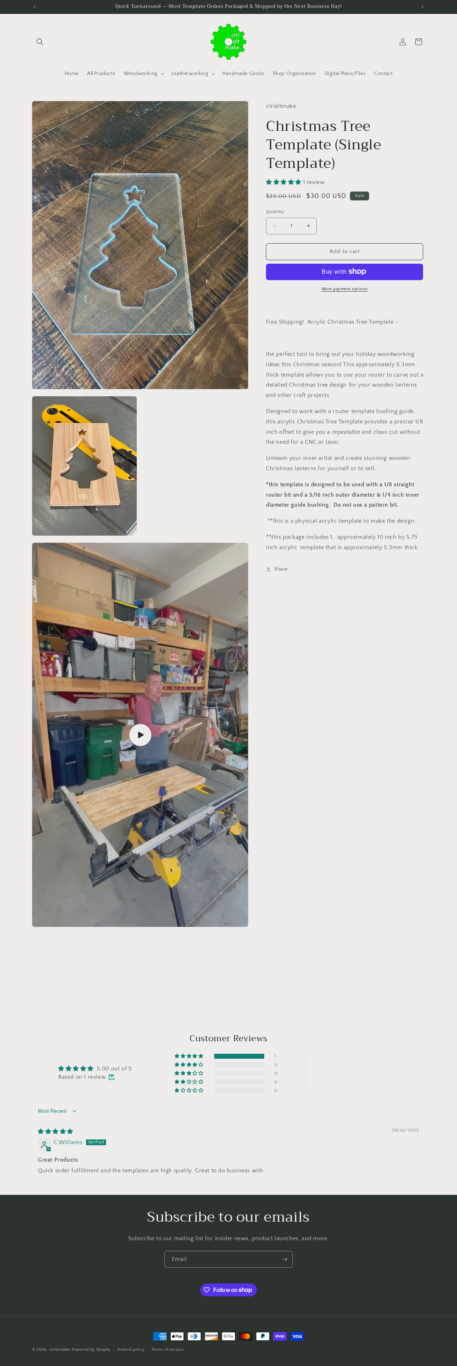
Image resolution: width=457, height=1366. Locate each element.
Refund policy (130, 1349)
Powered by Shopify (91, 1349)
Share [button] (281, 569)
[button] (40, 42)
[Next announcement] (422, 7)
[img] (55, 1131)
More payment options (345, 288)
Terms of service (167, 1349)
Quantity (275, 211)
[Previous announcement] (34, 7)
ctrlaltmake (60, 1349)
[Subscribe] (284, 1259)
